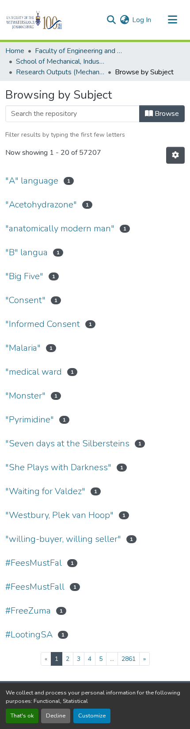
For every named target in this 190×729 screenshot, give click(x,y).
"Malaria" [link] (23, 348)
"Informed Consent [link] (42, 324)
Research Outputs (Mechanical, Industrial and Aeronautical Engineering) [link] (60, 72)
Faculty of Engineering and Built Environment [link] (79, 51)
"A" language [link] (31, 181)
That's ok (22, 716)
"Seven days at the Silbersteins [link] (67, 443)
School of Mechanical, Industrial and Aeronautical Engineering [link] (60, 61)
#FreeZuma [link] (28, 611)
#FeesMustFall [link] (35, 587)
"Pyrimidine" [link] (29, 420)
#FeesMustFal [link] (33, 563)
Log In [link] (141, 20)
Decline (55, 716)
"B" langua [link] (26, 252)
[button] (49, 20)
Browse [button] (166, 114)
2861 (129, 659)
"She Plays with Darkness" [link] (58, 467)
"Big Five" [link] (24, 276)
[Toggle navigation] (172, 20)
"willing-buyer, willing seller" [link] (63, 539)
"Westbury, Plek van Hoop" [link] (59, 515)
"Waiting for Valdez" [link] (45, 491)
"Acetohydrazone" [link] (41, 205)
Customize (92, 716)
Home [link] (14, 51)
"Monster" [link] (25, 396)
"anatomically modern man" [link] (59, 228)
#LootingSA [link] (29, 635)
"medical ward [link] (33, 372)
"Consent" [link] (25, 300)
